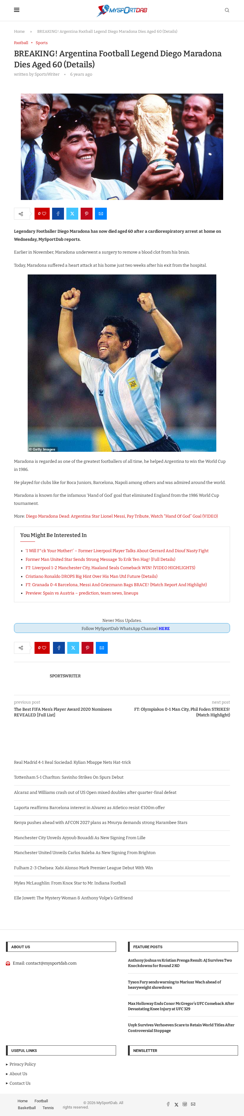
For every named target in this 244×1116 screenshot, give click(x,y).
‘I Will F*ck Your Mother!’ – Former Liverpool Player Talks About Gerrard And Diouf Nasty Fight (117, 550)
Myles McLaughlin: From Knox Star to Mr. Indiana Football (70, 883)
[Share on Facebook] (58, 214)
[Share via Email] (101, 214)
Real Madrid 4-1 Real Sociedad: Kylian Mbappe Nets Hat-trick (72, 762)
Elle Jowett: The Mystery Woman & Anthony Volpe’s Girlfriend (73, 898)
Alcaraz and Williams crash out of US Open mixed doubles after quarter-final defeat (95, 792)
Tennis (48, 1108)
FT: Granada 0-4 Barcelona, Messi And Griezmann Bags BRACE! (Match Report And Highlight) (116, 584)
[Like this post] (44, 214)
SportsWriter (65, 676)
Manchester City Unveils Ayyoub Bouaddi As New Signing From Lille (80, 837)
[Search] (227, 10)
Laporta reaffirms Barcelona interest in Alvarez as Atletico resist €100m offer (89, 807)
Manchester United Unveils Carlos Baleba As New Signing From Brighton (85, 852)
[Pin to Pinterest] (87, 214)
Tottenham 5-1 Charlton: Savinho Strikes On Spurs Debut (68, 777)
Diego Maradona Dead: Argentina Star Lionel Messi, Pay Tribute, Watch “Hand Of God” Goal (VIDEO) (122, 516)
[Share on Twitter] (72, 214)
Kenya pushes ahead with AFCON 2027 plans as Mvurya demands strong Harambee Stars (100, 822)
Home (19, 31)
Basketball (27, 1108)
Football (41, 1101)
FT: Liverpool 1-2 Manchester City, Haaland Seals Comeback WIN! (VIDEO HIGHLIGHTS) (110, 567)
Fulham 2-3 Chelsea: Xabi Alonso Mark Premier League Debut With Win (83, 867)
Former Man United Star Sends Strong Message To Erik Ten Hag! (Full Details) (100, 559)
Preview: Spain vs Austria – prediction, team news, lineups (82, 593)
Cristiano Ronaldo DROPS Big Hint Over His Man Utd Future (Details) (91, 576)
